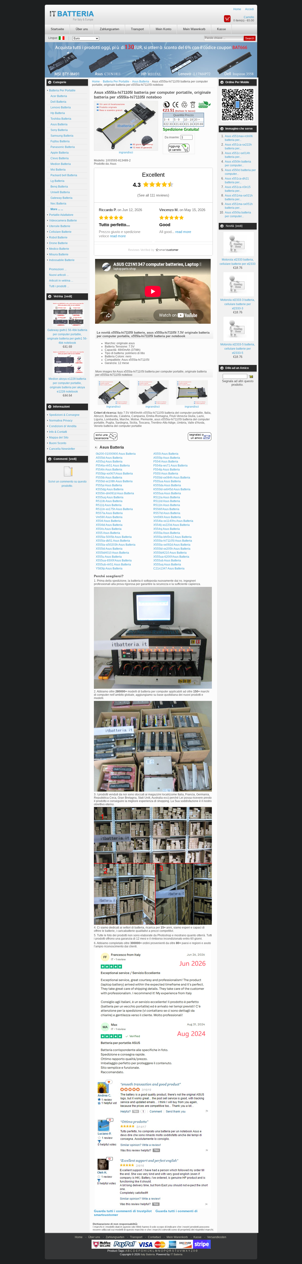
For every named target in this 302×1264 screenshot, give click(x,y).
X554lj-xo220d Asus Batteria (171, 525)
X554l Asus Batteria (108, 521)
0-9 (195, 1250)
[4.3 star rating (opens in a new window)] (158, 184)
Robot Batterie (58, 237)
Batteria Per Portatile (116, 81)
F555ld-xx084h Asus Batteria (171, 477)
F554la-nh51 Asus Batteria (113, 465)
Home (237, 9)
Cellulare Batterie (60, 231)
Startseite (57, 29)
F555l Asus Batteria (165, 473)
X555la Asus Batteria (166, 533)
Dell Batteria (57, 101)
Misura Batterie (58, 254)
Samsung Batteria (61, 135)
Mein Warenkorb (194, 29)
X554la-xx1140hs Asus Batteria (173, 521)
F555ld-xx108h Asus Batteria (114, 481)
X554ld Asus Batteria (109, 525)
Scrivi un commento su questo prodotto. (67, 483)
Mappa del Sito (58, 437)
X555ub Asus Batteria (167, 560)
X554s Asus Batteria (109, 529)
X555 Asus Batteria (108, 533)
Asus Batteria (58, 124)
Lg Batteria (56, 181)
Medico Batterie (59, 248)
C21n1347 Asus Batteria (169, 568)
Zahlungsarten (109, 29)
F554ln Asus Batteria (109, 469)
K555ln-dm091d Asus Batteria (115, 493)
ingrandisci (113, 406)
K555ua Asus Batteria (167, 493)
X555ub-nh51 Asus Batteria (113, 564)
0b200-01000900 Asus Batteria (116, 453)
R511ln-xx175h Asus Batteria (114, 509)
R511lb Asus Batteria (109, 501)
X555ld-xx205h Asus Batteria (171, 548)
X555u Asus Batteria (109, 556)
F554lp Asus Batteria (166, 469)
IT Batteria (176, 1254)
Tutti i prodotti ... (59, 286)
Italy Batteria (148, 1254)
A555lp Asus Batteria (166, 457)
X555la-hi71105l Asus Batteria (172, 540)
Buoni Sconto (57, 443)
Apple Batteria (59, 152)
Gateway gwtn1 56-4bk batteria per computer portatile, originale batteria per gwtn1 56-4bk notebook (67, 336)
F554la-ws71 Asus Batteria (170, 465)
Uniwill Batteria (59, 192)
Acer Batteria (58, 96)
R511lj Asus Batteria (109, 505)
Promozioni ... (58, 269)
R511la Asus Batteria (166, 497)
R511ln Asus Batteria (166, 505)
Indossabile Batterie (62, 260)
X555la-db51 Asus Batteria (113, 540)
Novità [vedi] (234, 226)
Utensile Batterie (59, 226)
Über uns (82, 29)
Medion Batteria (60, 164)
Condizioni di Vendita (62, 426)
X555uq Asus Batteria (167, 564)
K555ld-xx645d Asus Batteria (171, 489)
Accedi (249, 9)
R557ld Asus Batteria (166, 513)
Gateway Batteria (60, 198)
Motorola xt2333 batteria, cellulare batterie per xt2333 (238, 262)
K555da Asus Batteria (167, 485)
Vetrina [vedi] (63, 296)
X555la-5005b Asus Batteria (114, 537)
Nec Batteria (57, 203)
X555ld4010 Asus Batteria (112, 552)
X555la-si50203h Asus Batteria (115, 544)
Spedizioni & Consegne (64, 415)
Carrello (249, 17)
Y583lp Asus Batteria (109, 568)
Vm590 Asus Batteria (109, 517)
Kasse (221, 29)
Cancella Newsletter (62, 448)
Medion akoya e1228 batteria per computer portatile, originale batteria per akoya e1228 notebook (67, 385)
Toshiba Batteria (60, 118)
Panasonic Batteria (62, 147)
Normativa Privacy (60, 420)
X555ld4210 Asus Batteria (170, 552)
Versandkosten (216, 1237)
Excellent (153, 175)
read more (118, 236)
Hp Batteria (57, 113)
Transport (137, 29)
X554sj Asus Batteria (166, 529)
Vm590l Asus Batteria (167, 517)
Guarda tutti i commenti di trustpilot (123, 1211)
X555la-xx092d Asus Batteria (171, 544)
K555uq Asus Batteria (109, 497)
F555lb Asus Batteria (109, 477)
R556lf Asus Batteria (166, 509)
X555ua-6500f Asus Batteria (114, 560)
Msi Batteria (57, 169)
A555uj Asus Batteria (109, 461)
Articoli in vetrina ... (61, 280)
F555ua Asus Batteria (167, 481)
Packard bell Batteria (63, 175)
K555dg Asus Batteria (109, 489)
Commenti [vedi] (65, 459)
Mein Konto (163, 29)
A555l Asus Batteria (165, 453)
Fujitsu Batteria (59, 141)
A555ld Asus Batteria (109, 457)
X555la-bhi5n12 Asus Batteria (172, 537)
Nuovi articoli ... (59, 275)
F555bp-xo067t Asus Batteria (114, 473)
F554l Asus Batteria (165, 461)
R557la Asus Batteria (109, 513)
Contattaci (154, 1237)
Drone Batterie (58, 243)
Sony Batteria (58, 130)
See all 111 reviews (153, 195)
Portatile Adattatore (61, 215)
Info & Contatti (58, 432)
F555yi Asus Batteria (109, 485)
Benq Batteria (58, 186)
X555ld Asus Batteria (109, 548)
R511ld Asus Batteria (166, 501)
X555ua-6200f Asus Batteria (171, 556)
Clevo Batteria (59, 158)
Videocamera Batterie (63, 220)
